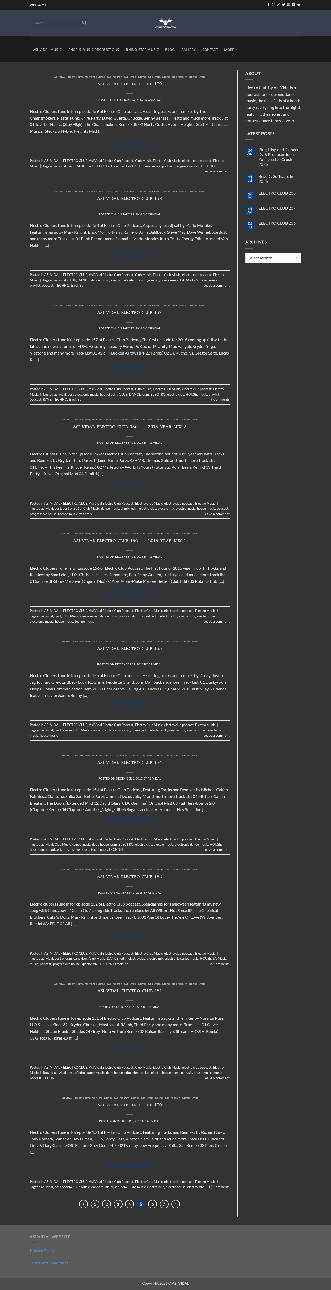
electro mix (137, 280)
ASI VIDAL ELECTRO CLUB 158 (129, 199)
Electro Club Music (149, 77)
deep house (100, 844)
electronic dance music (191, 844)
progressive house (43, 514)
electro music (185, 508)
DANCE (81, 166)
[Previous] (83, 1204)
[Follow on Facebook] (268, 5)
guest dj (153, 280)
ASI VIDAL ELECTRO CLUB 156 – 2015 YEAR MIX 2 (129, 427)
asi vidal (60, 166)
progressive (184, 166)
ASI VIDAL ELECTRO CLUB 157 (129, 313)
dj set (146, 616)
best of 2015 (72, 508)
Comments (220, 399)
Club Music (130, 77)
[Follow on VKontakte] (298, 5)
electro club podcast (174, 77)
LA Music (220, 958)
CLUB (71, 280)
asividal (154, 100)
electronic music (42, 621)
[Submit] (84, 23)
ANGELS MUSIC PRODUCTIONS (93, 49)
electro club (122, 166)
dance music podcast (115, 616)
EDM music (137, 1187)
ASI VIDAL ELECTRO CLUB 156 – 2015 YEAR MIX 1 (129, 541)
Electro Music (197, 77)
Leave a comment (216, 171)
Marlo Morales (197, 280)
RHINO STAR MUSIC (142, 49)
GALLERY (188, 49)
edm (92, 166)
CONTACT (210, 49)
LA (182, 280)
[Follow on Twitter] (283, 5)
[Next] (175, 1204)
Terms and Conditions (49, 1262)
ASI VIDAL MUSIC (47, 49)
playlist (35, 285)
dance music (100, 280)
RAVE (47, 399)
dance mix (98, 730)
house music (170, 280)
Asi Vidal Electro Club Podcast (103, 77)
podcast (168, 166)
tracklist (77, 285)
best (70, 166)
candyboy (80, 958)
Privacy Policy (42, 1250)
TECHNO (207, 166)
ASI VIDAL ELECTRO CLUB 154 (129, 763)
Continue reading (130, 143)
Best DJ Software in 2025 (276, 179)
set (196, 166)
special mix (89, 964)
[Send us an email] (288, 5)
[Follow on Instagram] (273, 5)
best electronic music (83, 394)
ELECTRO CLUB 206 (277, 223)
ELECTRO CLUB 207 (277, 208)
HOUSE (138, 166)
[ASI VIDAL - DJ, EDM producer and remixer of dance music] (165, 22)
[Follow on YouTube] (293, 5)
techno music (68, 514)
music (156, 166)
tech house (99, 849)
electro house (161, 1073)
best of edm (108, 394)
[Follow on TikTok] (278, 5)
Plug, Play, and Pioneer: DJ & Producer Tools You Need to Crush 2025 (279, 157)
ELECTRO (104, 166)
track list (121, 964)
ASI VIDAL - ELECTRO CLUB (68, 77)
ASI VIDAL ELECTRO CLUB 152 (129, 877)
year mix (85, 514)
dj (128, 730)
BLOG (170, 49)
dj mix (125, 508)
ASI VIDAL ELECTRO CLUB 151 (129, 991)
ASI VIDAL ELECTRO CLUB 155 (129, 649)
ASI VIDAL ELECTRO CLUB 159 (129, 84)
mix (148, 166)
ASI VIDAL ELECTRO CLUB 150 (129, 1105)
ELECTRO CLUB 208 (277, 193)
